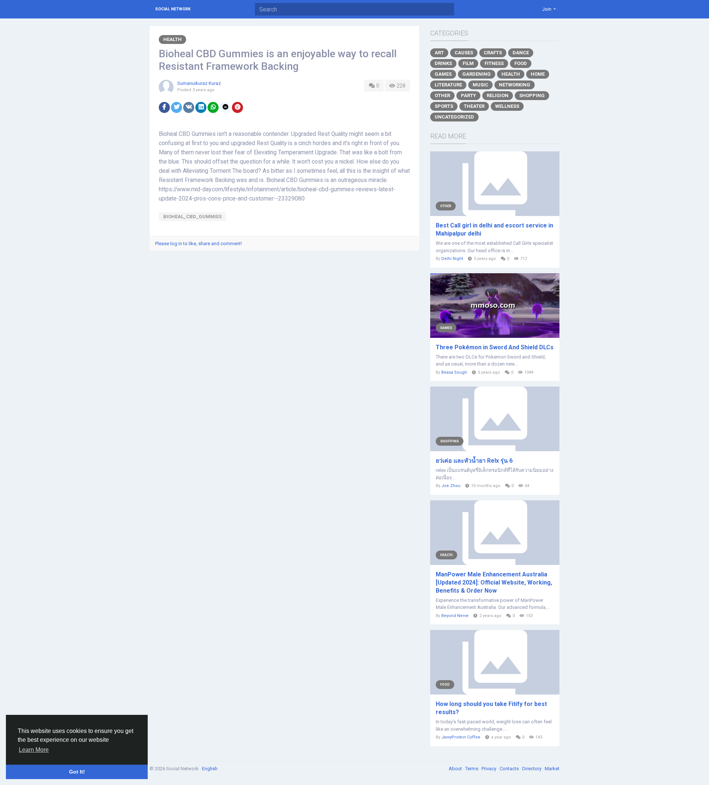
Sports (444, 106)
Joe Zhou (450, 485)
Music (480, 85)
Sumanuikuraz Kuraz (199, 83)
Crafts (493, 52)
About (456, 768)
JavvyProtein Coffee (460, 737)
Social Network (173, 9)
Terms (472, 768)
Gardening (476, 74)
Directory (532, 768)
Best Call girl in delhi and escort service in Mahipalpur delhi (494, 229)
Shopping (532, 95)
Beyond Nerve (455, 615)
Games (443, 74)
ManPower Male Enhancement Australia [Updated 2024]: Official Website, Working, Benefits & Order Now (494, 582)
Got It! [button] (77, 772)
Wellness (507, 106)
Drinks (443, 63)
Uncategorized (454, 117)
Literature (448, 85)
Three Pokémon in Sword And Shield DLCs (495, 347)
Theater (474, 106)
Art (439, 52)
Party (468, 95)
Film (468, 63)
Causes (464, 52)
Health (172, 39)
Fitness (494, 63)
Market (552, 768)
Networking (514, 85)
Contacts (510, 768)
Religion (497, 95)
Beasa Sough (454, 372)
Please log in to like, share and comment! (198, 243)
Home (538, 74)
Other (442, 95)
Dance (521, 52)
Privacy (489, 768)
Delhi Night (452, 258)
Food (520, 63)
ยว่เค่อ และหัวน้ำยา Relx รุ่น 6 (474, 460)
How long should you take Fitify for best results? (491, 708)
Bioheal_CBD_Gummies (192, 216)
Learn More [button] (34, 750)
